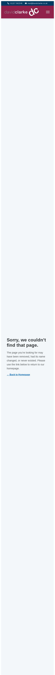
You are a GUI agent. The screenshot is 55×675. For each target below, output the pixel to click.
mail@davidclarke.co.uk (38, 3)
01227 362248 (16, 3)
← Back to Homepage (18, 374)
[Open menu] (47, 12)
